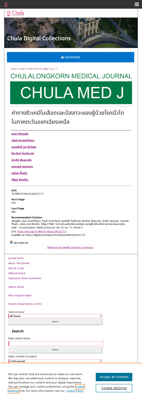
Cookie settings (114, 388)
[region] (71, 382)
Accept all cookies (114, 377)
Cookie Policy (74, 391)
